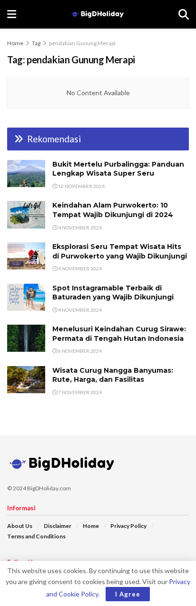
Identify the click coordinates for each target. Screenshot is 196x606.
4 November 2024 (79, 227)
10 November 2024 (81, 186)
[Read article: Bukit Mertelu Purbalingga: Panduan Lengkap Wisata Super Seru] (26, 173)
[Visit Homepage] (97, 14)
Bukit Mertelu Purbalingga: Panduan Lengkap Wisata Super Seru (118, 169)
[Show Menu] (11, 14)
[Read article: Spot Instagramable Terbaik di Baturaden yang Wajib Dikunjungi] (26, 297)
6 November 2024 (79, 351)
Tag (36, 43)
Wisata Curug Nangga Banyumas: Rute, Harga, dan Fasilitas (112, 375)
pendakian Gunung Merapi (82, 43)
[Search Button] (183, 14)
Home (15, 43)
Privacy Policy (128, 525)
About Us (19, 525)
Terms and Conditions (36, 536)
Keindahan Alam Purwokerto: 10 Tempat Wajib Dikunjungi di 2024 (112, 210)
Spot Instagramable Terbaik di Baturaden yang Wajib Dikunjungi (113, 293)
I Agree (127, 594)
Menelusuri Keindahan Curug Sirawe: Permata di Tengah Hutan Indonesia (119, 334)
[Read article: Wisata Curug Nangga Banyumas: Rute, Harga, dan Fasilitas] (26, 379)
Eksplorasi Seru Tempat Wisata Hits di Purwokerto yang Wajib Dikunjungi (119, 251)
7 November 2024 (79, 392)
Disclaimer (57, 525)
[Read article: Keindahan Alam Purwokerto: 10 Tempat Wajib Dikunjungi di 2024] (26, 214)
